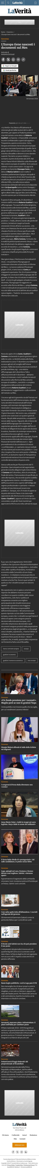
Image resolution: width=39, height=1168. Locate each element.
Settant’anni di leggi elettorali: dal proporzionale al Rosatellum (14, 1063)
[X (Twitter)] (17, 1152)
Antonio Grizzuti (7, 54)
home (3, 32)
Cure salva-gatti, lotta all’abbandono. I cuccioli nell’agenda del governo (19, 913)
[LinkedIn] (25, 1152)
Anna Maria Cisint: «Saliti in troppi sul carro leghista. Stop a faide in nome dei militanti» (18, 823)
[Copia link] (23, 59)
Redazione (33, 1135)
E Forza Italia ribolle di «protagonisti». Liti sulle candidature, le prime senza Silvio (17, 861)
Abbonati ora (19, 1145)
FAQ (15, 1139)
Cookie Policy (19, 1165)
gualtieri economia (9, 655)
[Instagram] (21, 1152)
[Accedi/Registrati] (35, 3)
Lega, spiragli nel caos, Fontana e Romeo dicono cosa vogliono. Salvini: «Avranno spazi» (17, 873)
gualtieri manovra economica (13, 660)
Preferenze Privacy (29, 1165)
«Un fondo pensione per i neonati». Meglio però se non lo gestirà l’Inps (19, 701)
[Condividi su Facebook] (3, 59)
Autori (24, 1135)
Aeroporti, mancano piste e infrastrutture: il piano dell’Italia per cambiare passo (18, 1023)
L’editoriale (15, 1135)
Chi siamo (5, 1135)
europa (26, 649)
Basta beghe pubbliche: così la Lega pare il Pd (19, 983)
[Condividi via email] (18, 59)
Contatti (22, 1139)
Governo (10, 32)
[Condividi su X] (8, 59)
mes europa (32, 660)
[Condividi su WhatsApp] (13, 59)
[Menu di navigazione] (3, 3)
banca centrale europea (11, 649)
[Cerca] (8, 3)
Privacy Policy (11, 1165)
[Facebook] (13, 1152)
